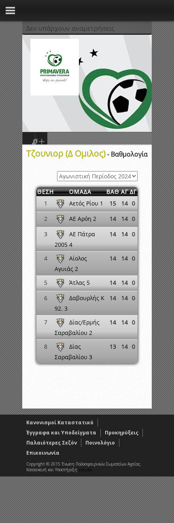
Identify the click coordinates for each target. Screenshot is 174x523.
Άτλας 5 (79, 282)
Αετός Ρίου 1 (86, 203)
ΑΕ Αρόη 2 (82, 218)
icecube (85, 469)
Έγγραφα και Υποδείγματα (61, 432)
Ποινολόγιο (100, 442)
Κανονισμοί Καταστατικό (59, 422)
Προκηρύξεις (121, 432)
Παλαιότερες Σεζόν (51, 442)
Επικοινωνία (42, 452)
